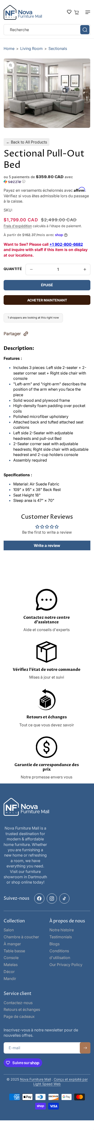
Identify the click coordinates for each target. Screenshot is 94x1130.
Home (9, 48)
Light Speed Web (47, 1084)
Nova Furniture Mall (35, 1079)
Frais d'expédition (18, 226)
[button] (85, 12)
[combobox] (47, 29)
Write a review (47, 545)
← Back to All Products (26, 142)
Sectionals (57, 48)
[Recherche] (84, 29)
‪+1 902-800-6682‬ (66, 244)
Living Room (32, 48)
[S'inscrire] (85, 1048)
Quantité (13, 269)
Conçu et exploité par (71, 1079)
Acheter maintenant (47, 300)
